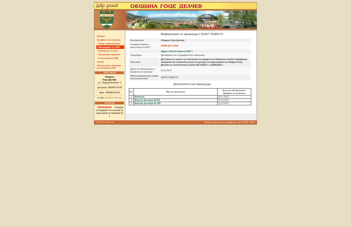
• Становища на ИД (107, 58)
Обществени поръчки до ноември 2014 (109, 66)
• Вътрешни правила (108, 54)
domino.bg (109, 122)
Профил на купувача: (109, 40)
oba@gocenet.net (113, 97)
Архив (100, 62)
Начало (101, 36)
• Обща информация (108, 43)
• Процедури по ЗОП (108, 47)
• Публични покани (107, 51)
